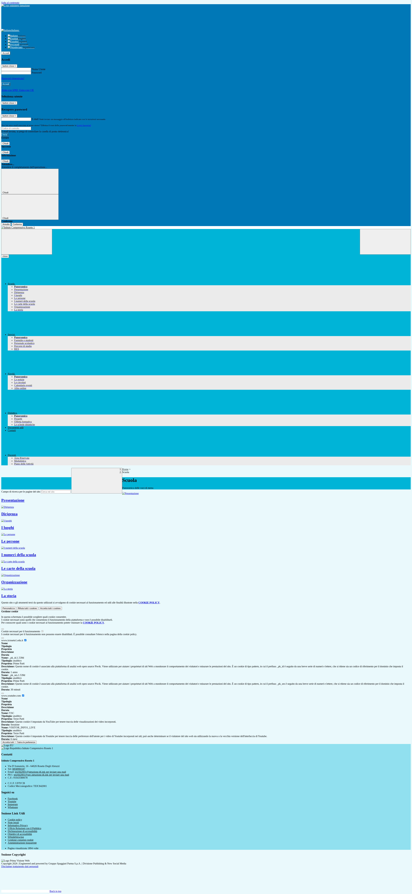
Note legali (13, 822)
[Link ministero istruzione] (15, 5)
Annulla (6, 224)
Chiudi (5, 143)
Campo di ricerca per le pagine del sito (20, 491)
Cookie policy (15, 819)
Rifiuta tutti (27, 608)
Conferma (17, 224)
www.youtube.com (11, 695)
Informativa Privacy (18, 825)
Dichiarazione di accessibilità (22, 831)
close (5, 256)
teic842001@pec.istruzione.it (41, 774)
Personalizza (9, 608)
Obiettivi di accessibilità (20, 834)
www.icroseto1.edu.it (12, 640)
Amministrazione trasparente (22, 842)
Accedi (6, 53)
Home (125, 469)
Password (37, 72)
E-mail (35, 119)
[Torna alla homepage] (206, 227)
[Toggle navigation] (26, 242)
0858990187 (18, 769)
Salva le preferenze (26, 742)
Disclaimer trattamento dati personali (19, 866)
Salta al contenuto (10, 2)
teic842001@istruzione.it (40, 772)
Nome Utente (38, 69)
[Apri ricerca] (385, 242)
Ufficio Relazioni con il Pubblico (24, 828)
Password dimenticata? (12, 78)
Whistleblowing (16, 837)
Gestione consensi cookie (20, 840)
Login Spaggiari (84, 125)
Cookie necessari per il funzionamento (21, 631)
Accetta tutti (50, 608)
